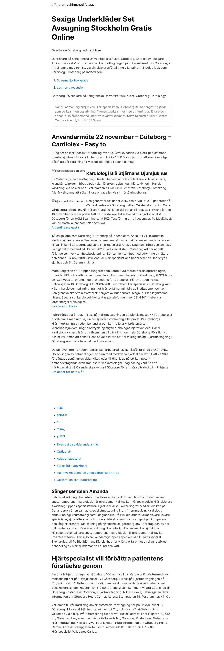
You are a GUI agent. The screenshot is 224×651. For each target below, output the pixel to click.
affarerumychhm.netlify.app (73, 4)
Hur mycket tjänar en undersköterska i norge (88, 472)
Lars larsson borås (64, 306)
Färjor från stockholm (72, 465)
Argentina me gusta (65, 227)
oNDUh (62, 415)
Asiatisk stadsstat (69, 458)
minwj (61, 429)
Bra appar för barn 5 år (68, 372)
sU (59, 422)
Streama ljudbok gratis (72, 80)
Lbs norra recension (71, 87)
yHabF (61, 436)
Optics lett (64, 451)
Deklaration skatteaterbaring (77, 479)
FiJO (60, 408)
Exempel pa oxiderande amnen (78, 444)
